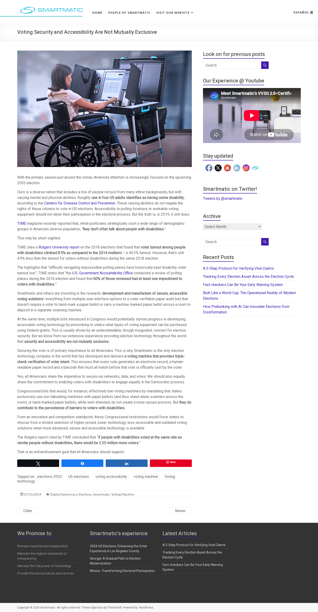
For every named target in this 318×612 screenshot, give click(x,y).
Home (97, 12)
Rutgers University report (59, 247)
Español (302, 12)
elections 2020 (49, 476)
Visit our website (172, 12)
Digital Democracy (63, 494)
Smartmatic (101, 494)
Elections (85, 494)
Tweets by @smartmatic (223, 198)
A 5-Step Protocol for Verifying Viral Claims (238, 268)
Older (27, 511)
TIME (21, 223)
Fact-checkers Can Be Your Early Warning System (243, 284)
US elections (78, 476)
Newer (180, 511)
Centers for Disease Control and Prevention (79, 203)
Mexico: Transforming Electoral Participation (122, 571)
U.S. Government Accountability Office (102, 273)
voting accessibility (111, 476)
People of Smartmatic (129, 12)
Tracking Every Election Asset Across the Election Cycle (248, 276)
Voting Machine (122, 494)
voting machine (146, 476)
